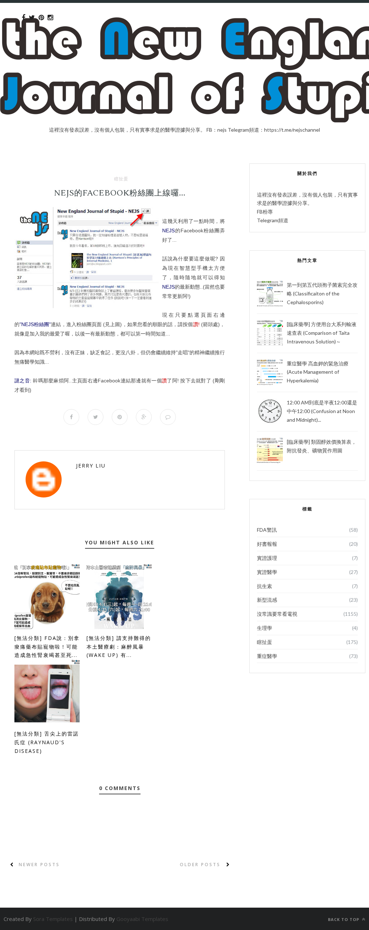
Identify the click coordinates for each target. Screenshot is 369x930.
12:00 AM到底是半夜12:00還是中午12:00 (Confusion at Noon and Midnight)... (322, 411)
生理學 (264, 628)
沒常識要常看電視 (277, 614)
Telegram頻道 (272, 220)
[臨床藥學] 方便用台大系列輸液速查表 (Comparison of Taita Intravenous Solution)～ (321, 333)
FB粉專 (265, 212)
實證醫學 (267, 572)
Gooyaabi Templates (142, 918)
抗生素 (264, 586)
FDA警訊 (267, 530)
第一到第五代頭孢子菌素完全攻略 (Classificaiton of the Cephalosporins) (322, 293)
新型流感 (267, 600)
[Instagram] (50, 17)
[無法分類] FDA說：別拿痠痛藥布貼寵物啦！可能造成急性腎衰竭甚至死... (47, 647)
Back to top (344, 919)
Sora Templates (53, 918)
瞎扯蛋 (121, 178)
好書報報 (267, 544)
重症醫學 (267, 656)
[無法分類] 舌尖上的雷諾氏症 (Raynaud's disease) (46, 742)
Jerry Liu (91, 465)
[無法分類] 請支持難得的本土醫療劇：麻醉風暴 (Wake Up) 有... (118, 647)
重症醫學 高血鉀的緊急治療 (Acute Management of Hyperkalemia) (317, 372)
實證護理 (267, 558)
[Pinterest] (41, 17)
